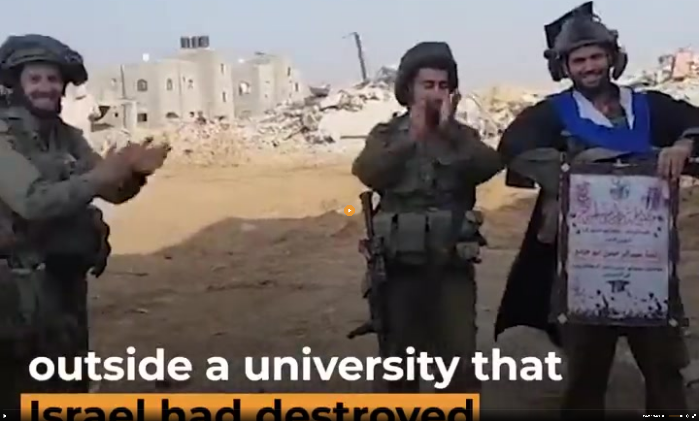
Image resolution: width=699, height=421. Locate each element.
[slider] (350, 409)
